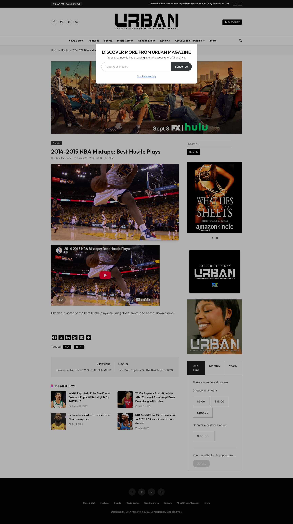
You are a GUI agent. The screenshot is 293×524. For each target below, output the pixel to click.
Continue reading (146, 76)
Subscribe (181, 66)
